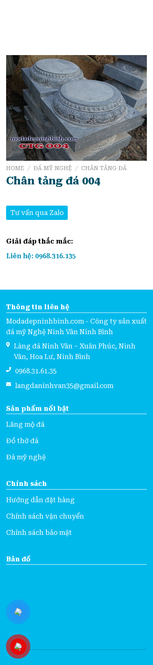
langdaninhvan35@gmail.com (64, 386)
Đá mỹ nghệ (52, 168)
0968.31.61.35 (36, 371)
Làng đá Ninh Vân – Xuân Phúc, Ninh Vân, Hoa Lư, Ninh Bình (74, 351)
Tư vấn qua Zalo (37, 213)
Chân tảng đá (104, 168)
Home (15, 168)
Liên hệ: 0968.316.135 (41, 256)
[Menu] (11, 19)
